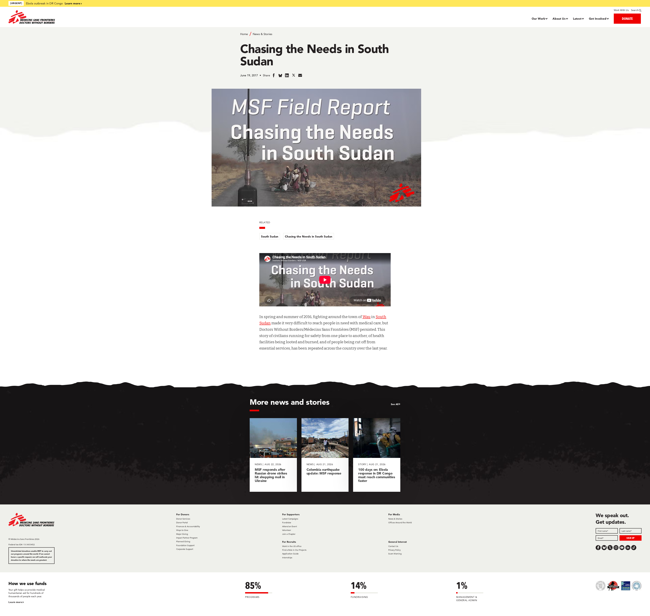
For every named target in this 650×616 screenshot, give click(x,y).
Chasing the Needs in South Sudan (308, 236)
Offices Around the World (400, 522)
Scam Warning (395, 553)
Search (634, 10)
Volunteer (286, 530)
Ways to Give (182, 530)
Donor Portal (182, 522)
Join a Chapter (288, 534)
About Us (559, 18)
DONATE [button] (627, 18)
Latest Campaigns (290, 518)
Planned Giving (183, 541)
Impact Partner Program (187, 537)
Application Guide (290, 553)
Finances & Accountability (188, 526)
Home (244, 34)
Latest (577, 18)
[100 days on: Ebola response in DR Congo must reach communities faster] (376, 455)
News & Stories (262, 34)
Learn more (72, 3)
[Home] (87, 17)
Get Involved (597, 18)
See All (395, 404)
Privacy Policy (394, 550)
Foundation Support (185, 545)
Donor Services (183, 518)
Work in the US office (291, 546)
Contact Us (393, 546)
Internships (287, 557)
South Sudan (269, 236)
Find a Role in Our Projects (294, 550)
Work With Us (621, 10)
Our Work (538, 18)
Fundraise (286, 522)
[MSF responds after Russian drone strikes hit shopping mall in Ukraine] (273, 455)
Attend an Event (289, 526)
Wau (366, 317)
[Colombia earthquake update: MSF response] (325, 455)
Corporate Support (184, 549)
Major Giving (182, 534)
